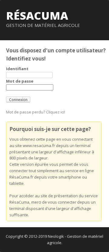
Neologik (56, 236)
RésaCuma (37, 15)
